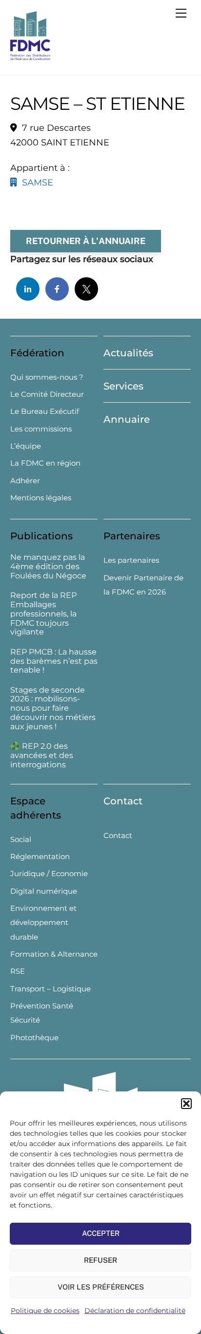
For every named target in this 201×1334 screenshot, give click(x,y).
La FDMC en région (45, 463)
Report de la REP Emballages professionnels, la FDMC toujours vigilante (43, 613)
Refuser (100, 1260)
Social (20, 839)
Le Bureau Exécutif (44, 411)
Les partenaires (131, 560)
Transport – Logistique (50, 988)
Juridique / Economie (49, 873)
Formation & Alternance (54, 954)
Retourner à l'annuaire (85, 241)
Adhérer (25, 480)
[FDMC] (30, 56)
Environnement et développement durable (43, 922)
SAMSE (35, 182)
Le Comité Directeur (47, 394)
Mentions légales (40, 497)
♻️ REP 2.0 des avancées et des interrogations (41, 755)
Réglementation (40, 856)
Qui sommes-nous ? (46, 377)
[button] (186, 1103)
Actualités (128, 353)
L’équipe (25, 446)
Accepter (101, 1233)
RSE (17, 971)
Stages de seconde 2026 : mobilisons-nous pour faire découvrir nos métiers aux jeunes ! (53, 708)
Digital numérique (43, 891)
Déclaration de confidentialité (134, 1310)
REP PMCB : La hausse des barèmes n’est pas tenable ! (54, 661)
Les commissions (41, 428)
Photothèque (34, 1037)
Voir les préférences (101, 1287)
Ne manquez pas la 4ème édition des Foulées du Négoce (48, 566)
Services (123, 386)
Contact (122, 801)
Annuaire (126, 419)
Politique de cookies (45, 1310)
